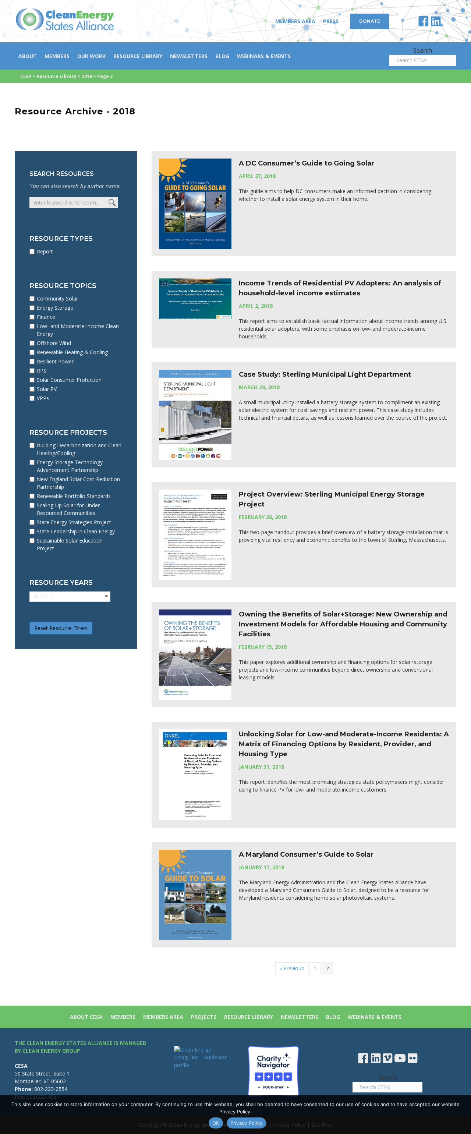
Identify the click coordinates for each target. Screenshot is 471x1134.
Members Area (295, 21)
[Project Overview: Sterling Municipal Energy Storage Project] (195, 534)
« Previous (291, 968)
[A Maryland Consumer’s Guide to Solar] (195, 894)
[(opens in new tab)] (273, 1070)
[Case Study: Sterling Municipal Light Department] (195, 414)
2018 (87, 76)
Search (422, 50)
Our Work (91, 56)
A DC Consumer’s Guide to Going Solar (306, 163)
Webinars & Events (264, 56)
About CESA (86, 1016)
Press (331, 21)
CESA (25, 76)
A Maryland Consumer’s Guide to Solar (306, 854)
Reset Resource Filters (61, 628)
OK (215, 1123)
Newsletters (189, 56)
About (27, 56)
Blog (222, 56)
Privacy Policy (246, 1123)
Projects (203, 1016)
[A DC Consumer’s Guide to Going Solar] (195, 203)
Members (57, 56)
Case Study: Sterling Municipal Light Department (325, 374)
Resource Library (137, 56)
